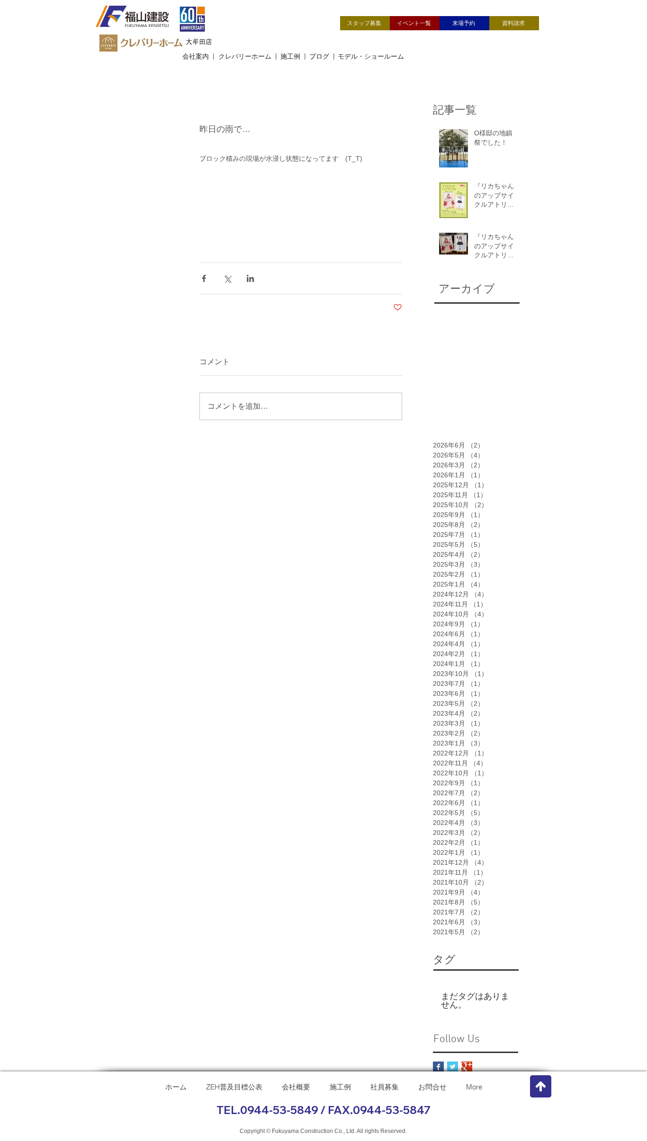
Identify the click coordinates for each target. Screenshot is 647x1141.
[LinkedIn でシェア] (250, 278)
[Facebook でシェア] (203, 278)
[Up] (540, 1086)
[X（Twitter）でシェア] (227, 278)
